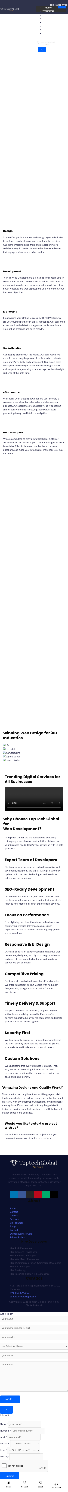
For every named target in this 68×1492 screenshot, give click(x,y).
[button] (34, 764)
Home (48, 7)
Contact (49, 33)
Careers (49, 18)
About (48, 26)
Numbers (5, 1431)
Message (4, 1456)
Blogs (48, 22)
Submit (10, 1476)
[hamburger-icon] (62, 7)
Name (4, 1424)
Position (5, 1443)
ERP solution (52, 15)
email (3, 1437)
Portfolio (50, 29)
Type (3, 1450)
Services (49, 11)
